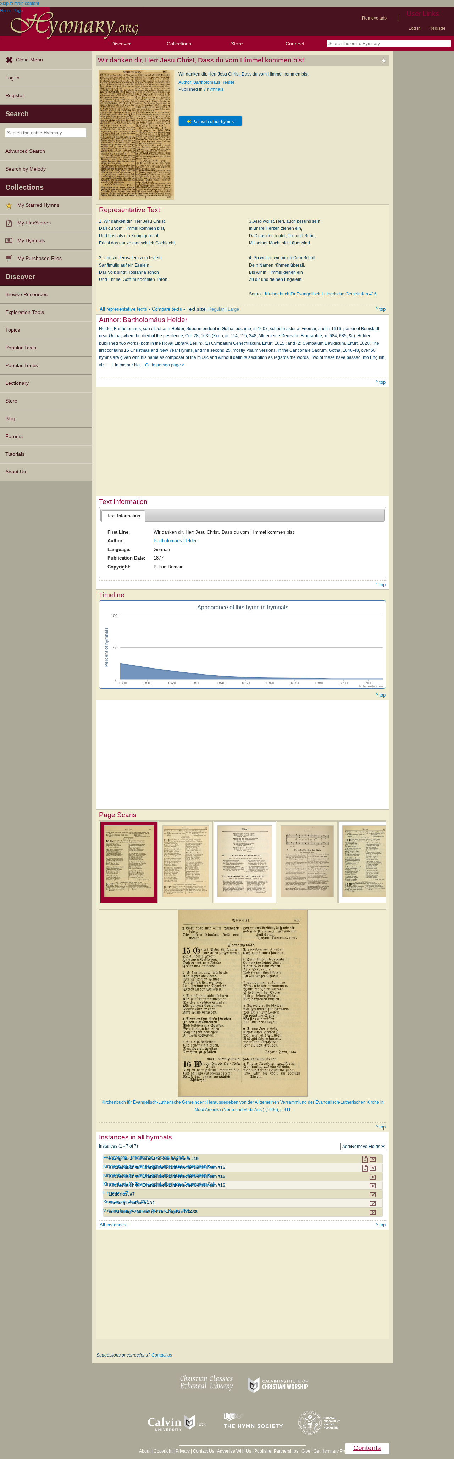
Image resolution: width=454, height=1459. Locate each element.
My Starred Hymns (38, 205)
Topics (12, 330)
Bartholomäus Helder (175, 540)
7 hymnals (213, 89)
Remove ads (374, 18)
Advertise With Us (234, 1451)
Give (305, 1451)
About (144, 1451)
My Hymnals (31, 240)
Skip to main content (19, 3)
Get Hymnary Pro (330, 1451)
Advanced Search (25, 151)
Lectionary (17, 383)
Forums (14, 436)
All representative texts (123, 309)
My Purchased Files (39, 258)
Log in (415, 28)
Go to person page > (164, 364)
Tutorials (14, 454)
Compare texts (167, 309)
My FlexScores (34, 223)
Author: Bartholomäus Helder (206, 82)
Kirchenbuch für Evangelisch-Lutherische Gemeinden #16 (321, 294)
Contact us (161, 1355)
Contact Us (203, 1451)
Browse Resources (26, 294)
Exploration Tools (24, 312)
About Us (15, 472)
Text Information (123, 515)
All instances (113, 1224)
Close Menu (29, 59)
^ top (381, 309)
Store (237, 43)
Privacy (183, 1451)
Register (437, 28)
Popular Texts (20, 347)
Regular (216, 309)
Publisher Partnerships (276, 1451)
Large (233, 309)
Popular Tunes (21, 365)
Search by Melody (25, 169)
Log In (12, 78)
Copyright (163, 1451)
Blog (10, 418)
